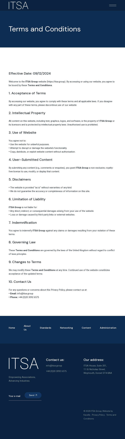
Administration (108, 327)
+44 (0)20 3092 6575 (56, 371)
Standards (45, 327)
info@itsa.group (54, 365)
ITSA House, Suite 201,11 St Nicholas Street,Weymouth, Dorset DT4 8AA (98, 369)
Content (86, 327)
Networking (66, 327)
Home (12, 327)
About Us (27, 327)
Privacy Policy (98, 415)
